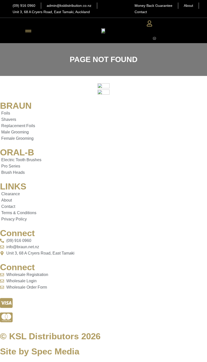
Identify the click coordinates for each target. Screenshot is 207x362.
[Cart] (154, 38)
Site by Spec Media (39, 351)
